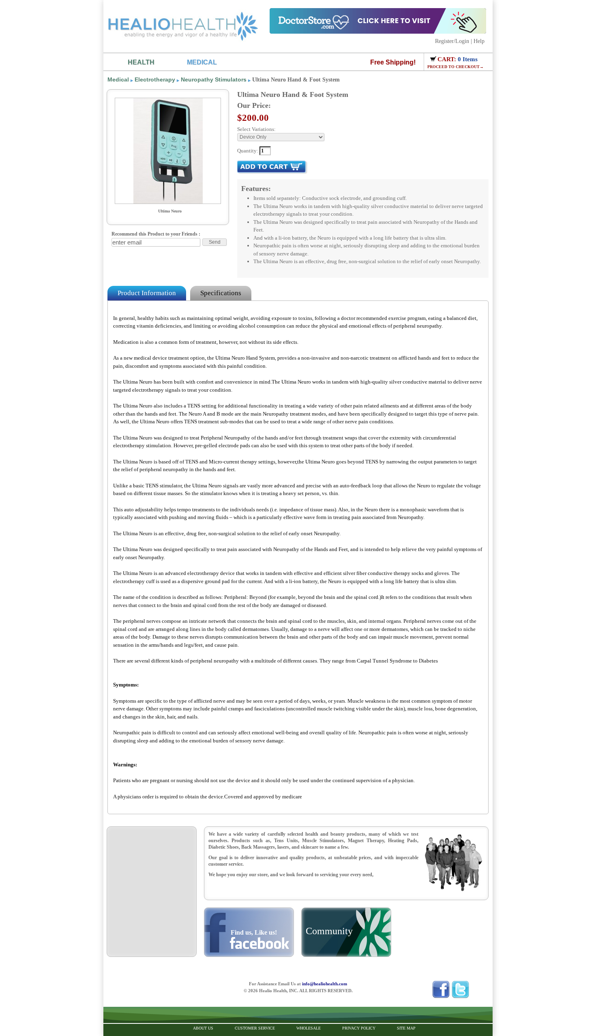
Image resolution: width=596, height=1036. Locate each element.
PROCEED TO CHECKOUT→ (455, 66)
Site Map (406, 1028)
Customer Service (255, 1028)
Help (479, 41)
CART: (447, 59)
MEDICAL (202, 62)
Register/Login (452, 41)
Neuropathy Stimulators (214, 79)
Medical (118, 79)
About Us (203, 1028)
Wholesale (308, 1028)
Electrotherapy (155, 79)
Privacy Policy (358, 1028)
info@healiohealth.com (324, 983)
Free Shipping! (393, 62)
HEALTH (141, 62)
